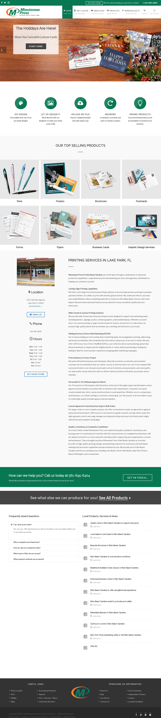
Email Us (37, 314)
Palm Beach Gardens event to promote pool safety (111, 601)
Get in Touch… (137, 477)
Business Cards (100, 247)
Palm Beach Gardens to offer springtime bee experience (113, 590)
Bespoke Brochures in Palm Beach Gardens (108, 545)
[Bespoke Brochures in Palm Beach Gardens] (85, 547)
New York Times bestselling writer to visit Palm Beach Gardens (115, 635)
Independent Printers (137, 694)
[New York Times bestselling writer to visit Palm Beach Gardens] (85, 637)
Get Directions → (36, 306)
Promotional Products (47, 691)
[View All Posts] (85, 648)
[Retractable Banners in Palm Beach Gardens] (85, 614)
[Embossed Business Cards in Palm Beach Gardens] (85, 581)
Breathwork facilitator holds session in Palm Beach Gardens (114, 568)
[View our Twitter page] (5, 3)
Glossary (47, 698)
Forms (19, 247)
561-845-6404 (150, 3)
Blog (102, 694)
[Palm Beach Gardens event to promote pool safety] (85, 603)
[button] (3, 50)
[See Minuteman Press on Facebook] (136, 714)
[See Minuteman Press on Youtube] (150, 714)
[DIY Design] (21, 103)
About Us (104, 691)
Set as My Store (94, 3)
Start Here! (48, 50)
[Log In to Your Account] (110, 103)
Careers (131, 698)
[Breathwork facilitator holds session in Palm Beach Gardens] (85, 569)
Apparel (42, 694)
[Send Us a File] (80, 103)
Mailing (13, 698)
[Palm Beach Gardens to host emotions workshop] (85, 558)
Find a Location (17, 691)
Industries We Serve (47, 702)
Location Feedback (135, 702)
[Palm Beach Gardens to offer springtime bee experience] (85, 592)
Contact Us (104, 702)
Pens (19, 201)
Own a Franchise (134, 691)
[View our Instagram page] (9, 3)
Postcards (141, 201)
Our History (105, 698)
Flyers (60, 247)
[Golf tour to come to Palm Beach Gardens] (85, 625)
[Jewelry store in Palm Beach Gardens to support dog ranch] (85, 525)
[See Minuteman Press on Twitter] (141, 714)
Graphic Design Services (141, 247)
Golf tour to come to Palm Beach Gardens (107, 624)
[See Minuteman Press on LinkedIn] (146, 714)
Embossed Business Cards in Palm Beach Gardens (110, 579)
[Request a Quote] (51, 103)
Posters (60, 201)
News (55, 698)
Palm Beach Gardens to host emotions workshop (110, 557)
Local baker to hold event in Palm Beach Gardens (110, 534)
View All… (94, 646)
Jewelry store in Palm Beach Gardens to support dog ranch (114, 523)
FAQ (40, 698)
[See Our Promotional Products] (140, 103)
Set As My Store (35, 374)
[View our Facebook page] (2, 3)
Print (13, 694)
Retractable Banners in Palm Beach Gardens (108, 613)
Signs (13, 702)
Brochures (101, 201)
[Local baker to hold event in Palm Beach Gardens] (85, 536)
